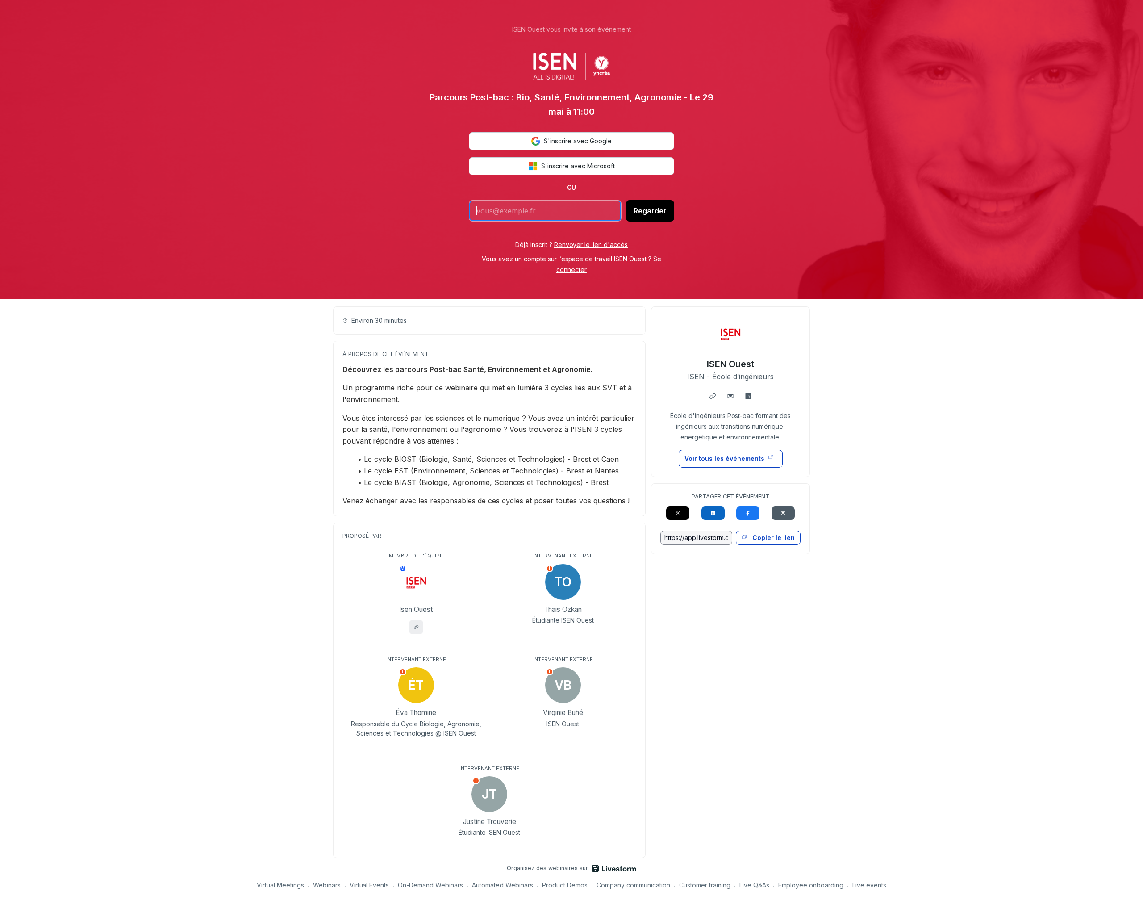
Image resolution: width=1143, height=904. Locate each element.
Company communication (633, 885)
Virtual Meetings (280, 885)
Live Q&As (754, 885)
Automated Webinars (502, 885)
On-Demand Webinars (430, 885)
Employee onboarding (811, 885)
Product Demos (565, 885)
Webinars (327, 885)
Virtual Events (369, 885)
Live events (869, 885)
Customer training (704, 885)
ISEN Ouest (731, 364)
